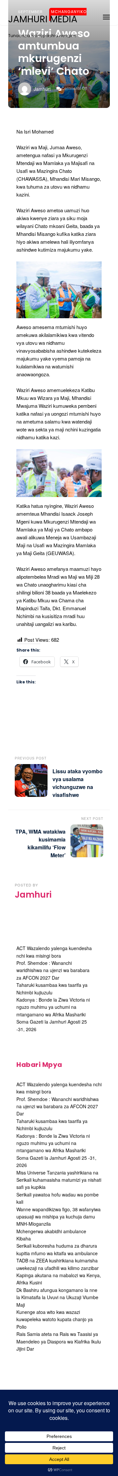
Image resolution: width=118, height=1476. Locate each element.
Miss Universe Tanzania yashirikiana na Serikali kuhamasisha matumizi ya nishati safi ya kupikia (58, 1180)
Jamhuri (42, 89)
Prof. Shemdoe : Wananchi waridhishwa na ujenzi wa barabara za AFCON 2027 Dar (52, 970)
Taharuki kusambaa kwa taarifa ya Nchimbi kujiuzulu (52, 1125)
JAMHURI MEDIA (42, 19)
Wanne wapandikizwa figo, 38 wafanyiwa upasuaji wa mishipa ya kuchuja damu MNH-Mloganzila (58, 1216)
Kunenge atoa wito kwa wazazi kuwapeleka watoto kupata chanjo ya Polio (54, 1319)
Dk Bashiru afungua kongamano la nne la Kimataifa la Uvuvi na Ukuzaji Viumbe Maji (57, 1297)
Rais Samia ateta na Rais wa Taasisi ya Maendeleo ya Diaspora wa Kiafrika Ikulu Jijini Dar (58, 1341)
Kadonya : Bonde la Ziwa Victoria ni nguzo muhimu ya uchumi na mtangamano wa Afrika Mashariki (53, 1007)
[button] (106, 15)
